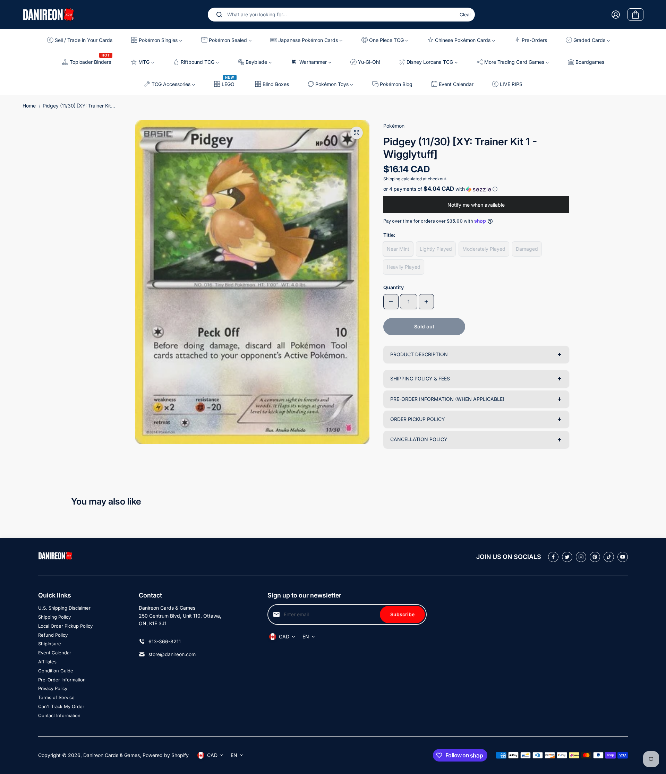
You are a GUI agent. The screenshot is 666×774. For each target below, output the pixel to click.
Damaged (527, 249)
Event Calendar (54, 652)
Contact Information (59, 715)
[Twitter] (567, 557)
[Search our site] (219, 14)
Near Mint (398, 249)
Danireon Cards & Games (111, 755)
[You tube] (622, 557)
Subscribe (402, 614)
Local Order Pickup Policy (65, 626)
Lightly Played (436, 249)
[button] (476, 189)
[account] (615, 14)
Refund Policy (53, 635)
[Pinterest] (595, 557)
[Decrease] (391, 301)
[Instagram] (581, 557)
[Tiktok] (609, 557)
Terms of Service (56, 697)
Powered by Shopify (166, 755)
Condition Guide (55, 670)
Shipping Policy (54, 617)
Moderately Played (483, 249)
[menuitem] (82, 40)
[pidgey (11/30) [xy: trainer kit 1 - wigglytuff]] (356, 132)
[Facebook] (553, 557)
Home (29, 106)
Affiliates (47, 661)
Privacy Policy (52, 688)
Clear (465, 14)
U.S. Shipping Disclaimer (64, 608)
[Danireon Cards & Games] (49, 14)
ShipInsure (49, 643)
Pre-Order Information (62, 679)
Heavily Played (403, 267)
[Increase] (426, 301)
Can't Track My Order (61, 706)
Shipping (391, 178)
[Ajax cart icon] (635, 14)
